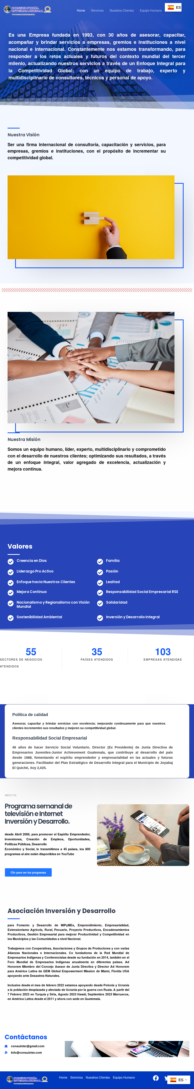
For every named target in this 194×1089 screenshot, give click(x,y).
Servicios (97, 10)
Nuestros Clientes (122, 10)
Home (81, 10)
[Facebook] (156, 1078)
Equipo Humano (151, 10)
